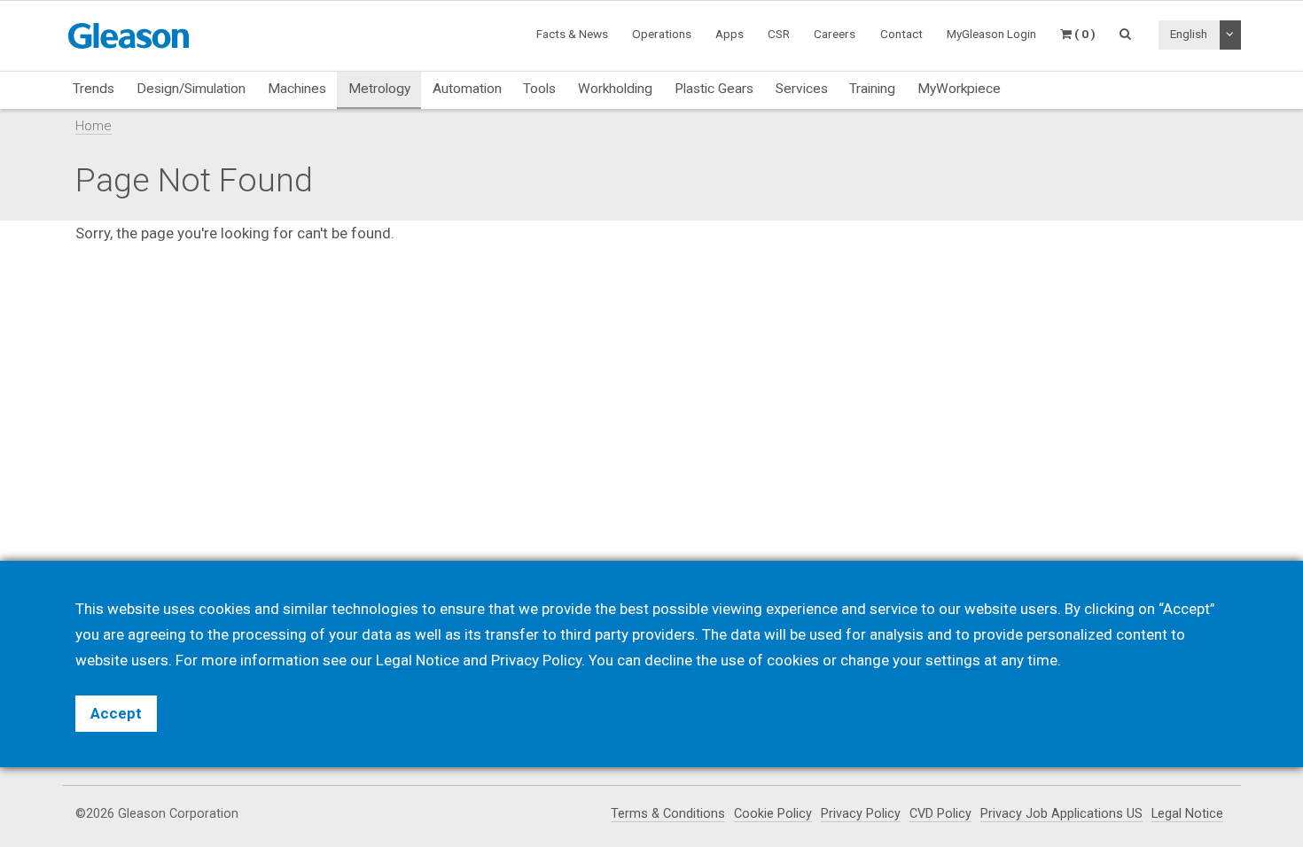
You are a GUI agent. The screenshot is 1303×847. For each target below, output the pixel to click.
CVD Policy (940, 813)
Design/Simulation (191, 89)
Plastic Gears (714, 89)
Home (93, 126)
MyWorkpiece (959, 89)
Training (872, 89)
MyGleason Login (991, 34)
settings (952, 660)
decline (668, 660)
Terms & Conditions (668, 813)
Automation (467, 89)
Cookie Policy (773, 813)
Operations (661, 34)
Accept (116, 713)
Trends (93, 89)
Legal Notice (1187, 813)
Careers (834, 34)
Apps (729, 34)
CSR (779, 34)
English (1188, 34)
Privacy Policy (861, 813)
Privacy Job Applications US (1061, 813)
